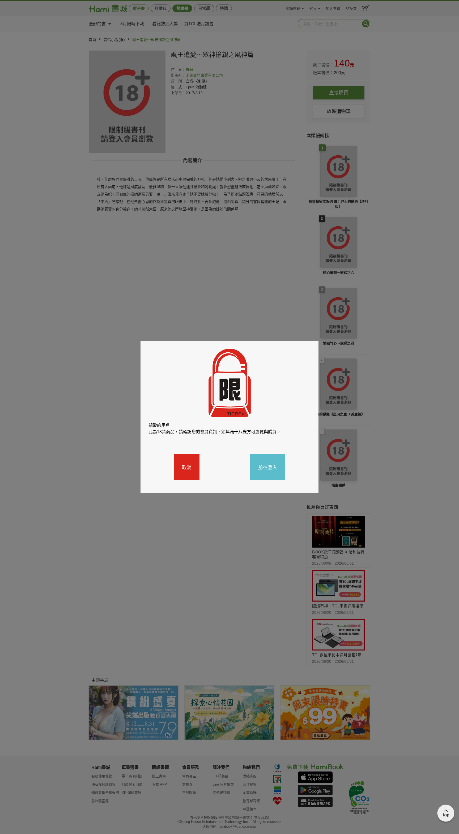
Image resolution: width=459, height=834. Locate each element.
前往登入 (267, 467)
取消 (187, 467)
